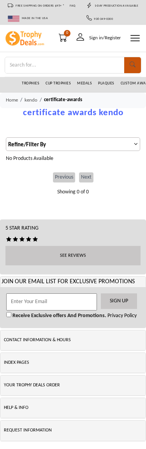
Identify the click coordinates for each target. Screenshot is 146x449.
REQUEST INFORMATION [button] (28, 430)
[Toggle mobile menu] (135, 38)
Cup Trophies (58, 83)
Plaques (106, 83)
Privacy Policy (121, 316)
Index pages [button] (16, 362)
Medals (84, 83)
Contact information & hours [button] (37, 340)
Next (86, 177)
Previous (64, 177)
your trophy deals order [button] (32, 385)
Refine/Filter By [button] (27, 145)
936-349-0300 (102, 19)
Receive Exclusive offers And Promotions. (58, 316)
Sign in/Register (105, 37)
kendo (31, 100)
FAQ (73, 5)
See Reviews (73, 255)
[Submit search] (132, 65)
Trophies (30, 83)
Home (12, 100)
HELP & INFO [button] (16, 407)
